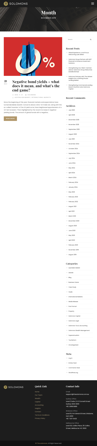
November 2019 (74, 250)
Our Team (38, 395)
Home (37, 392)
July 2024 (72, 158)
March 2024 (72, 177)
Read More (10, 118)
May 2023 (72, 192)
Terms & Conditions (42, 415)
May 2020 (72, 235)
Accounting (39, 405)
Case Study (72, 287)
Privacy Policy (40, 418)
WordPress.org (73, 373)
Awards (71, 273)
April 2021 (71, 211)
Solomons (32, 95)
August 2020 (73, 226)
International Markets (41, 97)
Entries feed (72, 363)
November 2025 (74, 124)
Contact (38, 412)
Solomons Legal (74, 321)
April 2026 (72, 115)
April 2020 (72, 240)
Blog (70, 277)
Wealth (37, 398)
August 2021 (72, 206)
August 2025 (73, 134)
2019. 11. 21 (19, 95)
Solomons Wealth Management (79, 330)
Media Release (73, 301)
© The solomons (41, 443)
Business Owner (74, 282)
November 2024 (74, 144)
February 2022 (73, 202)
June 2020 (72, 230)
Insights (38, 408)
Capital (37, 402)
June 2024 (72, 163)
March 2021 (72, 216)
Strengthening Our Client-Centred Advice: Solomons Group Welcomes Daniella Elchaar (80, 70)
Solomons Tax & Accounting (78, 326)
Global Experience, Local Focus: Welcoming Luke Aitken (79, 53)
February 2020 (73, 245)
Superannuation (74, 335)
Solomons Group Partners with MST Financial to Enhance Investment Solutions (80, 61)
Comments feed (74, 368)
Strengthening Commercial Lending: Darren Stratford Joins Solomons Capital (81, 87)
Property (71, 311)
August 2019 (72, 255)
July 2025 (72, 139)
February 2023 (73, 197)
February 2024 (73, 182)
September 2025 (74, 129)
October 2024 (73, 149)
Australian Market (23, 97)
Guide (70, 292)
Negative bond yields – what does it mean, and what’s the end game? (36, 85)
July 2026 (72, 110)
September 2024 (74, 153)
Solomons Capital (74, 316)
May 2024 (72, 168)
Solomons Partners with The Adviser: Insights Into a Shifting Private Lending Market (80, 78)
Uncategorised (73, 345)
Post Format (73, 306)
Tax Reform (72, 340)
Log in (70, 358)
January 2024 (73, 187)
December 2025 (74, 120)
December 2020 (74, 221)
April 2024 (72, 173)
